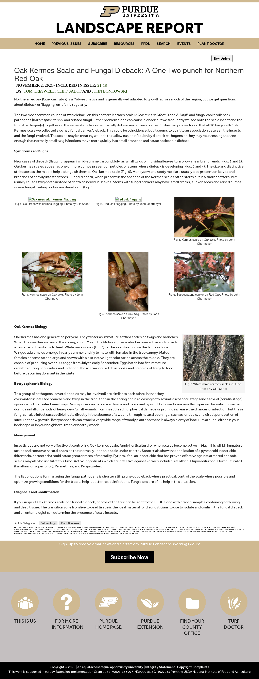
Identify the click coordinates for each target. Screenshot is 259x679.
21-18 (102, 85)
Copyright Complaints (193, 667)
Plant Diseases (70, 523)
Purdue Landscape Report (129, 11)
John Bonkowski (109, 91)
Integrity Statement (160, 667)
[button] (129, 557)
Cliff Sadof (69, 91)
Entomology (48, 523)
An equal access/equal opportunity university (110, 667)
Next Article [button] (222, 58)
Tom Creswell (39, 91)
